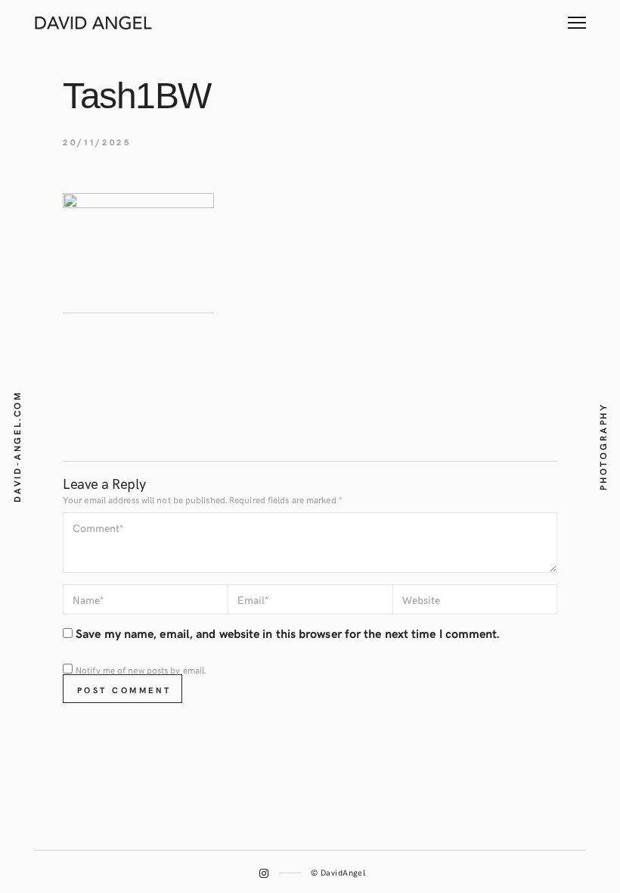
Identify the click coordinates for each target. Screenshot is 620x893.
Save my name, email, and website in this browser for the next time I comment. (287, 633)
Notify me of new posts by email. (141, 670)
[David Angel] (95, 21)
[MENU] (577, 17)
